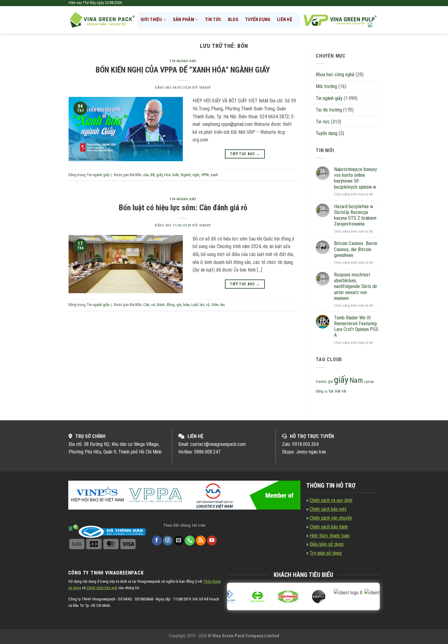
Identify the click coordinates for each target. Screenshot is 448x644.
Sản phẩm (183, 19)
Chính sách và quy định (331, 500)
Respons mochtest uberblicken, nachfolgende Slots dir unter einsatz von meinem (355, 286)
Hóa (167, 175)
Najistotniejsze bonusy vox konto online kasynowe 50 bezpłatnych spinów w (355, 178)
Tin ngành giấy (183, 61)
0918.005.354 (305, 444)
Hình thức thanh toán (330, 536)
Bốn (138, 175)
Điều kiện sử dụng (326, 544)
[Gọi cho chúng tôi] (190, 540)
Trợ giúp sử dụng (326, 553)
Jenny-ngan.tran (311, 452)
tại (331, 391)
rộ (208, 304)
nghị (196, 175)
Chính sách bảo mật (328, 509)
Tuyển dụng (258, 19)
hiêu (186, 304)
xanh (214, 175)
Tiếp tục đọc (245, 154)
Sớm (215, 304)
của (146, 175)
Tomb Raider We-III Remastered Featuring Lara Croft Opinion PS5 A (356, 326)
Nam (356, 380)
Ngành (186, 175)
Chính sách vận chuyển (331, 518)
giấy (159, 175)
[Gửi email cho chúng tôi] (179, 540)
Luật (194, 304)
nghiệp (369, 382)
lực (202, 304)
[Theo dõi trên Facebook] (157, 540)
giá (178, 304)
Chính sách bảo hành (329, 527)
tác (222, 304)
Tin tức (213, 19)
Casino (321, 381)
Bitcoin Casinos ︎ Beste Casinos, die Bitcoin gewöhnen (355, 249)
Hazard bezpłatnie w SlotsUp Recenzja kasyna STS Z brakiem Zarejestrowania (355, 215)
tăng (319, 391)
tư (326, 391)
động (170, 304)
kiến (175, 175)
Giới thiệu (151, 19)
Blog (233, 19)
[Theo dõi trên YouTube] (212, 540)
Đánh (161, 304)
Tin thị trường (329, 110)
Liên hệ (284, 19)
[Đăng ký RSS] (201, 540)
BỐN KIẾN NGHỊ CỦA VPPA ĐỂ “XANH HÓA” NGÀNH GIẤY (183, 69)
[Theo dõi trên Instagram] (168, 540)
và (344, 391)
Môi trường (326, 86)
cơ (153, 304)
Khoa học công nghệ (335, 74)
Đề (153, 175)
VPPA (205, 175)
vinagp (205, 88)
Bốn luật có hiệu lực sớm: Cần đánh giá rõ (183, 207)
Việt (337, 391)
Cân (146, 304)
